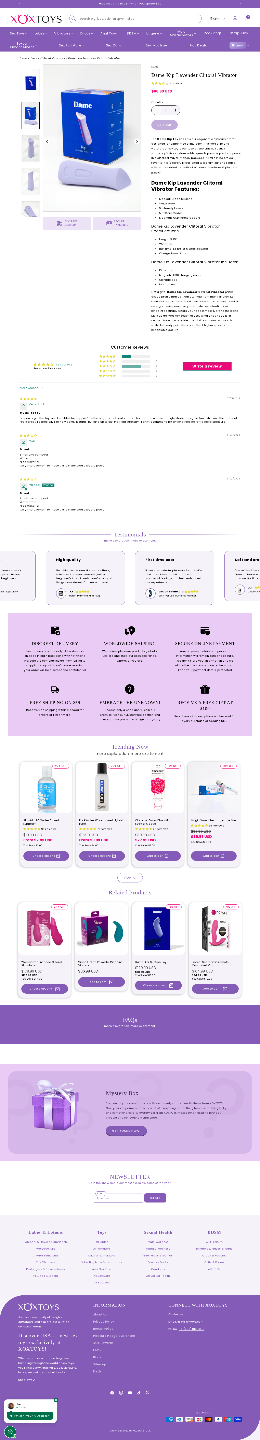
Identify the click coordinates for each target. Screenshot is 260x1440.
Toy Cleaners (45, 1262)
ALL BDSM (214, 1269)
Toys (33, 58)
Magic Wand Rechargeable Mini (214, 820)
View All (130, 877)
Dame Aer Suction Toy (151, 962)
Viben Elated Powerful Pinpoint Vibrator (100, 964)
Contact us (176, 1314)
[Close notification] (56, 1400)
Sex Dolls (113, 45)
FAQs (97, 1350)
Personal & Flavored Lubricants (46, 1242)
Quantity (157, 102)
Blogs (97, 1357)
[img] (28, 399)
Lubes (39, 33)
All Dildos (101, 1242)
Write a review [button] (207, 366)
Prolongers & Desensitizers (45, 1269)
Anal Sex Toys (102, 1269)
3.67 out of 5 (64, 364)
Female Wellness (158, 1249)
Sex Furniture (70, 45)
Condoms (158, 1269)
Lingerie (152, 33)
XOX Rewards (103, 1343)
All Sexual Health (158, 1276)
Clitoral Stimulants (45, 1255)
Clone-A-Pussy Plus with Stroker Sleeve (152, 822)
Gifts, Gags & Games (158, 1255)
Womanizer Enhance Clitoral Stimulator (41, 964)
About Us (100, 1314)
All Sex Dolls (101, 1276)
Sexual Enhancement (22, 45)
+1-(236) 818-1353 (191, 1329)
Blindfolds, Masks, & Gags (214, 1249)
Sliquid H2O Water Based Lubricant (41, 822)
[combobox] (135, 18)
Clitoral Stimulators (102, 1255)
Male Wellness (158, 1242)
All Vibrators (102, 1249)
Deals (97, 1371)
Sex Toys (17, 33)
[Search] (73, 18)
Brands (238, 45)
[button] (18, 33)
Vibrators (62, 33)
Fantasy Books (158, 1262)
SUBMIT (155, 1198)
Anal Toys (108, 33)
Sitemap (99, 1364)
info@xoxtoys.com (191, 1322)
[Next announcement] (240, 4)
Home (23, 58)
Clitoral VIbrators (52, 58)
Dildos (85, 33)
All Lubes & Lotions (45, 1276)
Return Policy (103, 1329)
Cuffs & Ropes (214, 1262)
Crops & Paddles (214, 1255)
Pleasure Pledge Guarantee (114, 1336)
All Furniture (214, 1242)
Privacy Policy (103, 1322)
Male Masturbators (181, 33)
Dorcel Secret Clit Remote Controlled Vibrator (210, 964)
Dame (154, 66)
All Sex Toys (102, 1282)
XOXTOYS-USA (142, 1430)
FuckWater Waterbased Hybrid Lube (101, 822)
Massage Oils (45, 1249)
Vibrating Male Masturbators (101, 1262)
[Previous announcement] (19, 4)
